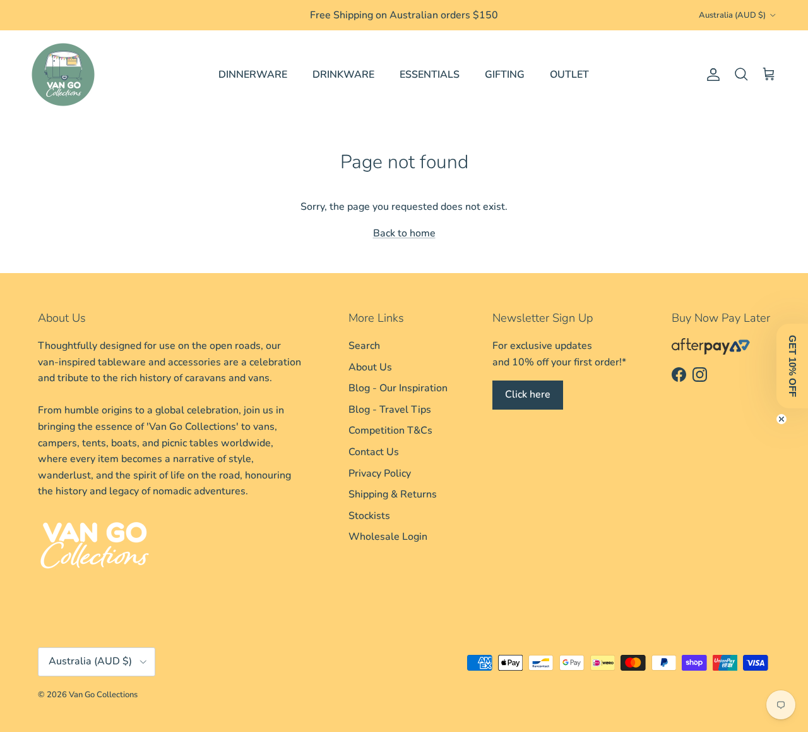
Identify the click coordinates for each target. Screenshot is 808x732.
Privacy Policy (379, 473)
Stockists (369, 516)
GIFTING (505, 75)
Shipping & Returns (392, 494)
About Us (370, 367)
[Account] (711, 74)
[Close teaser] (781, 419)
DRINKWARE (343, 75)
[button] (792, 366)
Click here (527, 394)
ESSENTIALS (430, 75)
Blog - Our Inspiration (398, 388)
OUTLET (569, 75)
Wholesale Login (387, 537)
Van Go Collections (103, 694)
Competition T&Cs (390, 430)
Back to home (404, 233)
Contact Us (373, 452)
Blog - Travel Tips (389, 410)
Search (364, 346)
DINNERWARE (252, 75)
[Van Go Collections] (63, 74)
